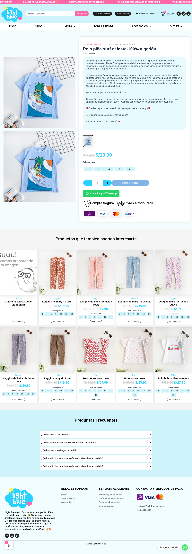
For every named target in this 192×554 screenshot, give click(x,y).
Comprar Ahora (130, 182)
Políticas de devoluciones (111, 498)
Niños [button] (38, 26)
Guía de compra (106, 506)
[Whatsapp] (185, 547)
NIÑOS (91, 44)
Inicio (12, 26)
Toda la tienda (103, 26)
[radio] (88, 169)
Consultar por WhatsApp (103, 193)
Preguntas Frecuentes (109, 502)
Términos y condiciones (110, 494)
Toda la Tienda (68, 498)
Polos (98, 44)
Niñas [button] (68, 26)
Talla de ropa (89, 162)
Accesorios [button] (140, 26)
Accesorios (66, 502)
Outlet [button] (174, 26)
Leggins (57, 298)
